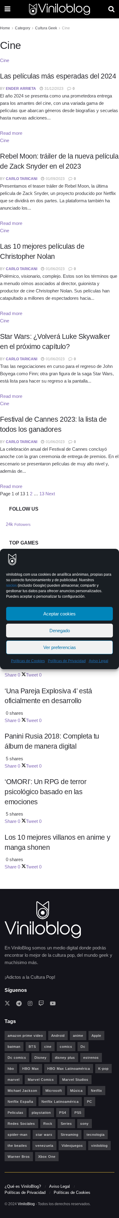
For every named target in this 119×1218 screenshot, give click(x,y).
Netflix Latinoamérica (60, 1101)
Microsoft (53, 1090)
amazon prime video (25, 1035)
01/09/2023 (55, 179)
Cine (66, 28)
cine (48, 1046)
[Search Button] (111, 9)
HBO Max (30, 1068)
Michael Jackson (22, 1090)
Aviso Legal (98, 661)
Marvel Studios (75, 1079)
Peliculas (15, 1112)
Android (58, 1035)
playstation (41, 1112)
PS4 (62, 1112)
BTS (32, 1046)
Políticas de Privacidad (67, 661)
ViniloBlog (26, 1204)
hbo (11, 1068)
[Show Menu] (7, 9)
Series (66, 1123)
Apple (96, 1035)
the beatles (17, 1145)
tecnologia (96, 1134)
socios (11, 585)
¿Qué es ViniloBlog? (23, 1186)
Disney (40, 1057)
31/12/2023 (53, 88)
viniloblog (99, 1145)
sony (84, 1123)
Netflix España (20, 1101)
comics (66, 1046)
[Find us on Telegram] (19, 1003)
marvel (14, 1079)
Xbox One (47, 1156)
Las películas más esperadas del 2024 (58, 76)
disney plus (65, 1057)
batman (14, 1046)
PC (89, 1101)
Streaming (69, 1134)
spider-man (17, 1134)
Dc (83, 1046)
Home (5, 28)
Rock (47, 1123)
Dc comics (17, 1057)
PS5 (77, 1112)
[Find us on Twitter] (7, 1003)
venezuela (44, 1145)
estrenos (91, 1057)
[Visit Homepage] (59, 9)
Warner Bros (19, 1156)
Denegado (59, 630)
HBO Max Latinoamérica (68, 1068)
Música (76, 1090)
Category (22, 28)
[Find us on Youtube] (53, 1003)
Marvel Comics (41, 1079)
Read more (11, 133)
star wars (44, 1134)
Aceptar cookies (59, 613)
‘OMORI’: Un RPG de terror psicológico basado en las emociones (45, 792)
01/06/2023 (55, 269)
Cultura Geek (46, 28)
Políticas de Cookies (28, 661)
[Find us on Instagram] (30, 1003)
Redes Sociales (21, 1123)
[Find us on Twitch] (41, 1003)
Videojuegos (72, 1145)
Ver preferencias (59, 647)
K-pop (103, 1068)
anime (78, 1035)
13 (41, 493)
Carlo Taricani (21, 179)
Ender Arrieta (21, 88)
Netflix (96, 1090)
